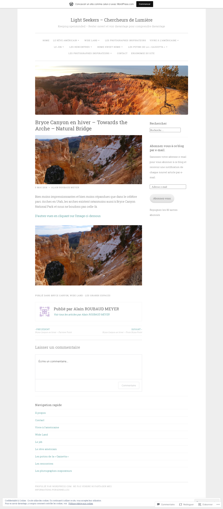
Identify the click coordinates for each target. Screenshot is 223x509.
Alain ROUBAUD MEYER (65, 187)
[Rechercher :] (165, 130)
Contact (122, 53)
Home (46, 40)
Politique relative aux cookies (81, 503)
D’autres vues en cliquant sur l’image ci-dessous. (68, 216)
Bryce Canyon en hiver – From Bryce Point (122, 331)
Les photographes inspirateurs (125, 40)
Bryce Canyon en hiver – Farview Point (53, 331)
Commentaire (129, 385)
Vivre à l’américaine (163, 40)
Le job (58, 47)
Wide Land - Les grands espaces (90, 295)
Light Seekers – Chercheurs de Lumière (111, 20)
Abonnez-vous (162, 198)
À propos (40, 412)
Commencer (145, 4)
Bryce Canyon (60, 295)
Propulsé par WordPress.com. (53, 486)
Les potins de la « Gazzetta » (146, 47)
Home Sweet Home (108, 47)
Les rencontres (79, 47)
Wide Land (90, 40)
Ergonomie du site (143, 53)
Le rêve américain (65, 40)
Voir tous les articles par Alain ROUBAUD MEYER (82, 314)
